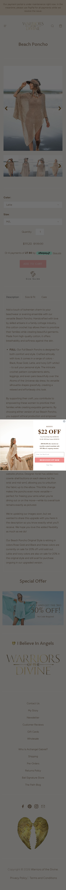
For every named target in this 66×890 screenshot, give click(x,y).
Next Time (49, 465)
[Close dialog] (64, 421)
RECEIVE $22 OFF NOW (49, 460)
